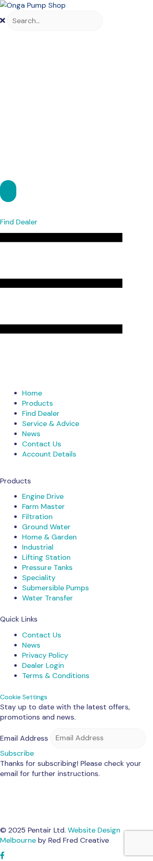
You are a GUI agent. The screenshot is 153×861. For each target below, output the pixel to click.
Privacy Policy (45, 655)
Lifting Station (46, 557)
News (31, 645)
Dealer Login (43, 665)
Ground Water (46, 527)
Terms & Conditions (55, 676)
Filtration (37, 517)
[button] (8, 191)
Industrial (37, 547)
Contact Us (41, 635)
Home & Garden (49, 537)
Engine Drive (43, 496)
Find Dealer (19, 222)
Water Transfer (47, 598)
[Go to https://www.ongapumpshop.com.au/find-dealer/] (76, 207)
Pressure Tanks (47, 567)
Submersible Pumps (55, 588)
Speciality (38, 578)
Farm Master (43, 506)
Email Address (24, 738)
